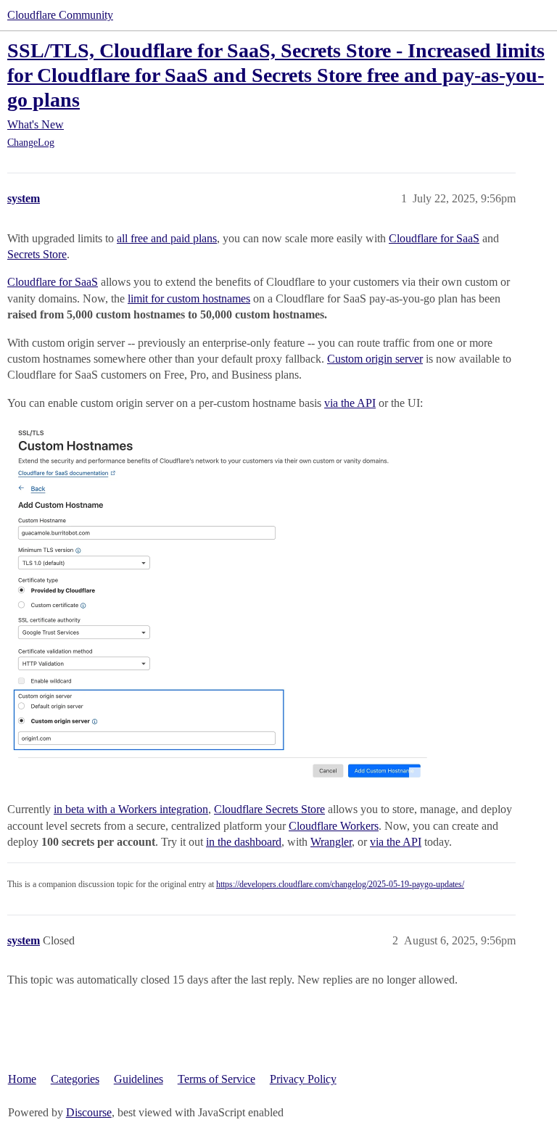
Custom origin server (375, 359)
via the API (350, 403)
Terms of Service (216, 1079)
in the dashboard (243, 842)
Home (22, 1079)
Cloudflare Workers (334, 826)
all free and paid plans (167, 238)
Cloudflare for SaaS (434, 238)
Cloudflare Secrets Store (269, 809)
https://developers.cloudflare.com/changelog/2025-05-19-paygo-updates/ (340, 884)
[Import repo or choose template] (217, 604)
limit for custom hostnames (189, 298)
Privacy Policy (303, 1079)
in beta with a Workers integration (131, 809)
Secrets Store (37, 254)
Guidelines (138, 1079)
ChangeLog (30, 142)
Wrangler (331, 842)
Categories (75, 1079)
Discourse (89, 1112)
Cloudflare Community (60, 15)
